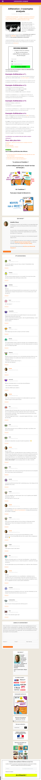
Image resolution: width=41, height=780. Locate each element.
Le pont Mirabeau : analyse (12, 146)
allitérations (16, 43)
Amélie (10, 368)
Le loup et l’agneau (25, 77)
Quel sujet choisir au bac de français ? (15, 157)
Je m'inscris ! (21, 775)
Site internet (29, 641)
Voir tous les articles (7, 251)
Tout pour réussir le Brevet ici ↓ (20, 193)
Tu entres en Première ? (20, 162)
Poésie (7, 144)
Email (16, 641)
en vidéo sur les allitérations (19, 510)
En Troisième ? (20, 189)
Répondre (6, 280)
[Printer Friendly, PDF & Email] (8, 149)
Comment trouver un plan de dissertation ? (16, 158)
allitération (13, 35)
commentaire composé (21, 1)
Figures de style (9, 145)
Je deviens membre (20, 66)
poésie (27, 115)
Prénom (5, 641)
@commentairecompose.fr (20, 720)
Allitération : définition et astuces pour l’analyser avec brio (19, 142)
